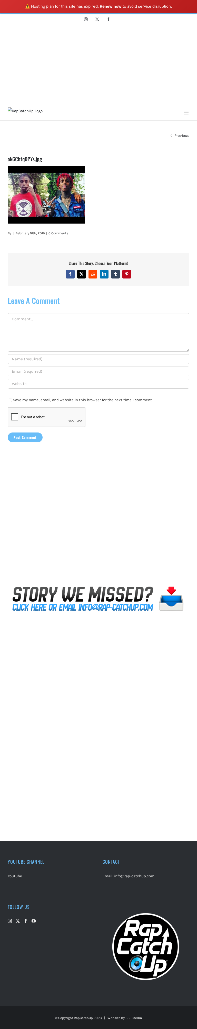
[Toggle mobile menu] (186, 112)
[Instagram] (10, 921)
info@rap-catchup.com (134, 876)
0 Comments (58, 233)
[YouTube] (34, 921)
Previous (181, 135)
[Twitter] (18, 921)
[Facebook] (26, 921)
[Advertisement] (98, 64)
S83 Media (133, 1018)
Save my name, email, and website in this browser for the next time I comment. (83, 400)
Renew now (111, 6)
